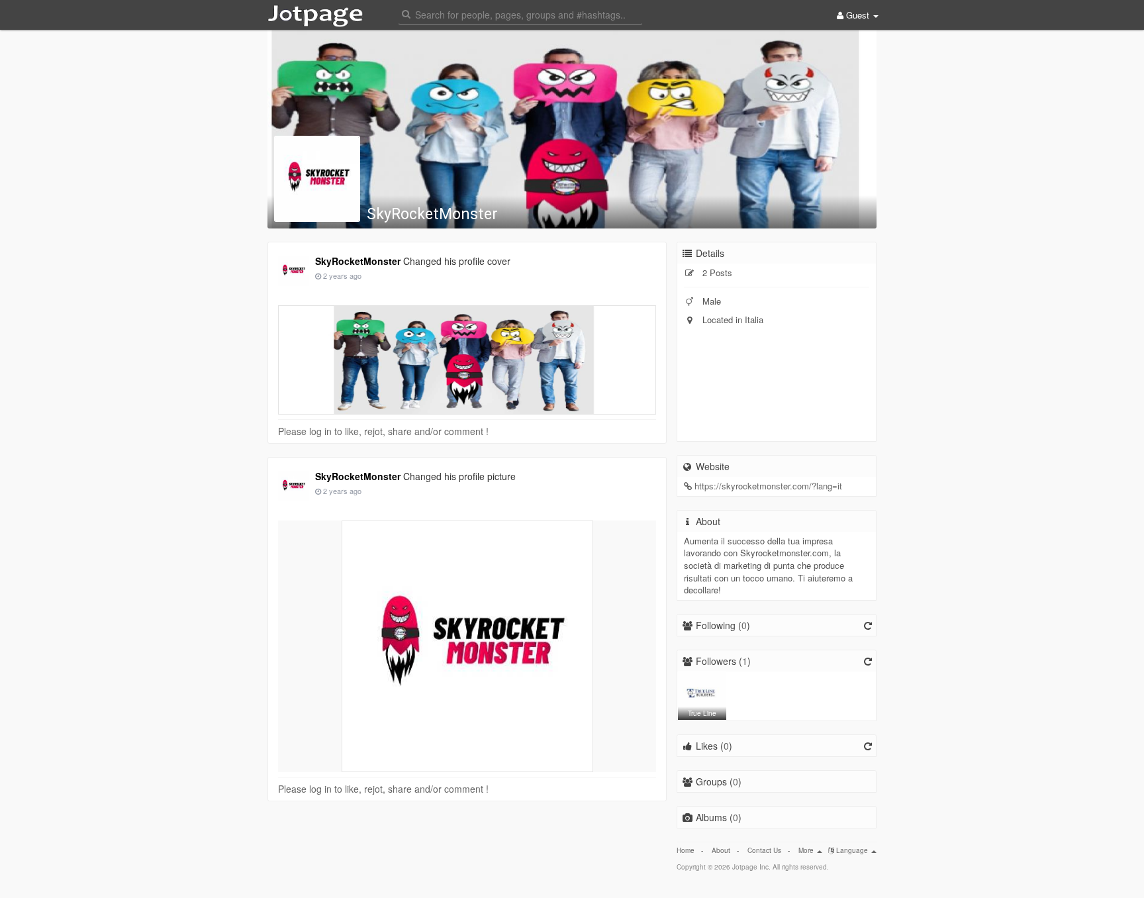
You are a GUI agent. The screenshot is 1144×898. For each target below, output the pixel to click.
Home (685, 850)
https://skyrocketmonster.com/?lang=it (768, 485)
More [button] (807, 850)
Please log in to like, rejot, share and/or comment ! (383, 431)
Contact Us (764, 850)
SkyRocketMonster (432, 214)
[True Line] (702, 694)
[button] (520, 14)
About (721, 850)
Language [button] (852, 850)
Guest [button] (857, 15)
